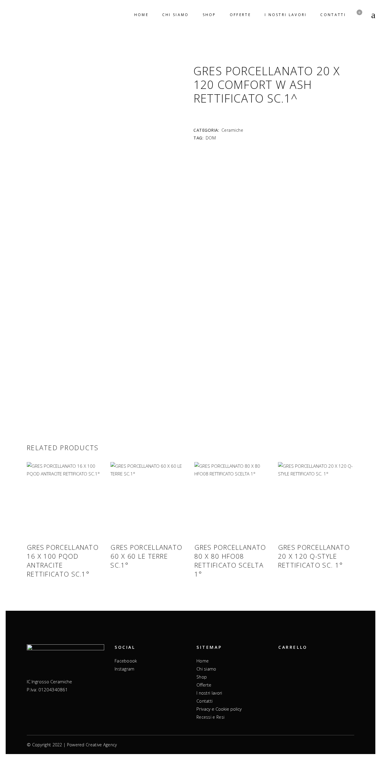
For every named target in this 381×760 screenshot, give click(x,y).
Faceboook (126, 661)
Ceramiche (232, 130)
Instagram (125, 669)
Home (202, 661)
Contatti (204, 701)
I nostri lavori (209, 693)
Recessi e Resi (210, 717)
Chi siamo (206, 669)
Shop (201, 677)
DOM (211, 138)
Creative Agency (101, 745)
